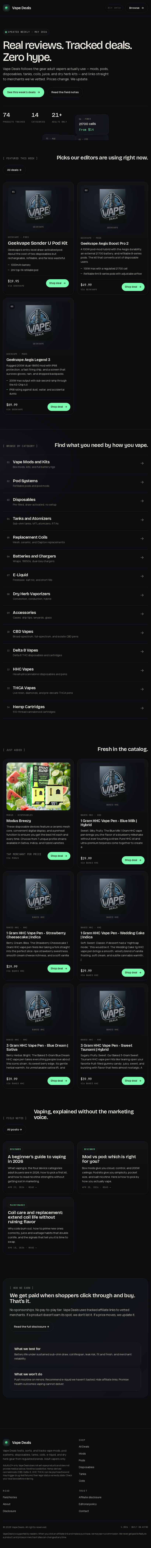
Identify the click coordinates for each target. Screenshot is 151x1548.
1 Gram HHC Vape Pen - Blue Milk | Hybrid (109, 823)
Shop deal (57, 283)
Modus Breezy (18, 821)
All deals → (14, 170)
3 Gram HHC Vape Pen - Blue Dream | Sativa (37, 1047)
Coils (82, 1480)
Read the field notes (65, 92)
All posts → (14, 1129)
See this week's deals (23, 92)
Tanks (82, 1474)
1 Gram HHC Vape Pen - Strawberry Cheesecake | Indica (35, 935)
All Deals (84, 1446)
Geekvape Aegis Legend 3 (28, 359)
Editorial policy (87, 1504)
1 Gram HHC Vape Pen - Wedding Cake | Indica (112, 935)
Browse (136, 8)
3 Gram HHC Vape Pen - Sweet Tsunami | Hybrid (106, 1047)
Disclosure (9, 1511)
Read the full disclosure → (31, 1326)
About (6, 1504)
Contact (84, 1511)
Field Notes (10, 1497)
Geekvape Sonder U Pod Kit (37, 243)
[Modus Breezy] (38, 786)
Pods (82, 1460)
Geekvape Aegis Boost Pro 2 (105, 243)
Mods (82, 1453)
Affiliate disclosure (90, 1497)
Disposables (86, 1467)
